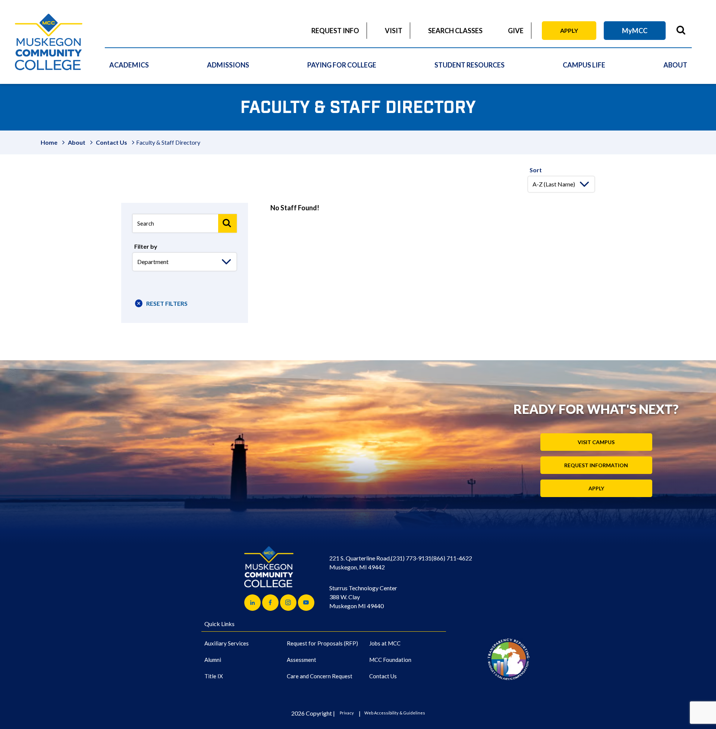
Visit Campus (596, 442)
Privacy (347, 712)
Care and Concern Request (319, 676)
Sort (536, 169)
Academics (129, 65)
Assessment (301, 659)
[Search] (227, 223)
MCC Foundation (390, 659)
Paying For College (341, 65)
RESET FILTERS (167, 303)
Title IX (213, 676)
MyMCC (634, 30)
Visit (393, 30)
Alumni (212, 659)
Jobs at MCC (385, 643)
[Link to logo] (508, 659)
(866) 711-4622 (451, 558)
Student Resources (469, 65)
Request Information (596, 465)
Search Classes (455, 30)
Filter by (145, 246)
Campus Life (584, 65)
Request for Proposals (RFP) (322, 643)
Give (516, 30)
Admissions (228, 65)
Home (49, 142)
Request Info (335, 30)
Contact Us (111, 142)
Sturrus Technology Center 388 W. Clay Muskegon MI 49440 (363, 596)
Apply (569, 30)
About (675, 65)
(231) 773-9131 (411, 558)
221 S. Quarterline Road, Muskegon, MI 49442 (360, 562)
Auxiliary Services (226, 643)
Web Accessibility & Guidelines (394, 712)
